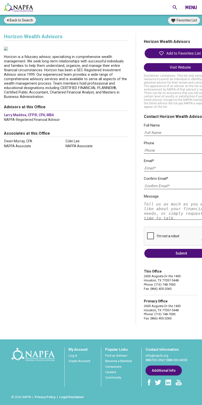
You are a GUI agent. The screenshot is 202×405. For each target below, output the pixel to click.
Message (151, 196)
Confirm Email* (156, 178)
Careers (110, 372)
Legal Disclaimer (71, 397)
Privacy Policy (45, 397)
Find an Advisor (116, 355)
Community (113, 377)
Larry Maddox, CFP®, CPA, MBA (29, 115)
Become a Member (118, 361)
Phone (149, 143)
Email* (149, 161)
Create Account (79, 361)
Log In (72, 355)
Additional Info (164, 370)
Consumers (113, 366)
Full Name (152, 125)
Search (21, 20)
